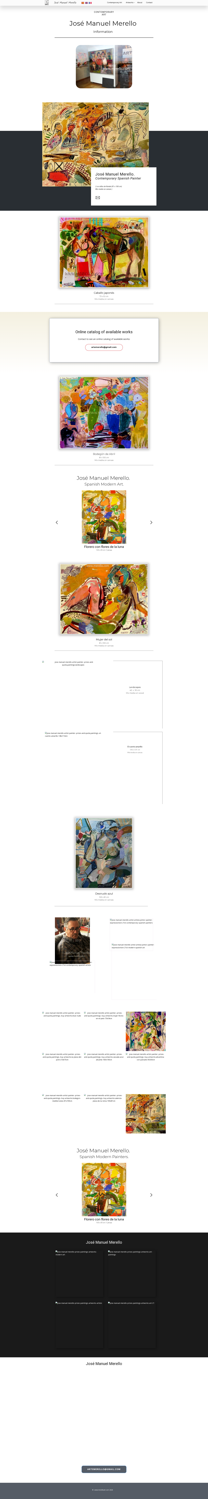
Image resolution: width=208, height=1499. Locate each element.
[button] (57, 522)
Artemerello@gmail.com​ (103, 1469)
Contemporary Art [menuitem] (114, 2)
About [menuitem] (139, 2)
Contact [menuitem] (149, 2)
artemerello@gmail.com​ (104, 347)
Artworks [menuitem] (129, 2)
